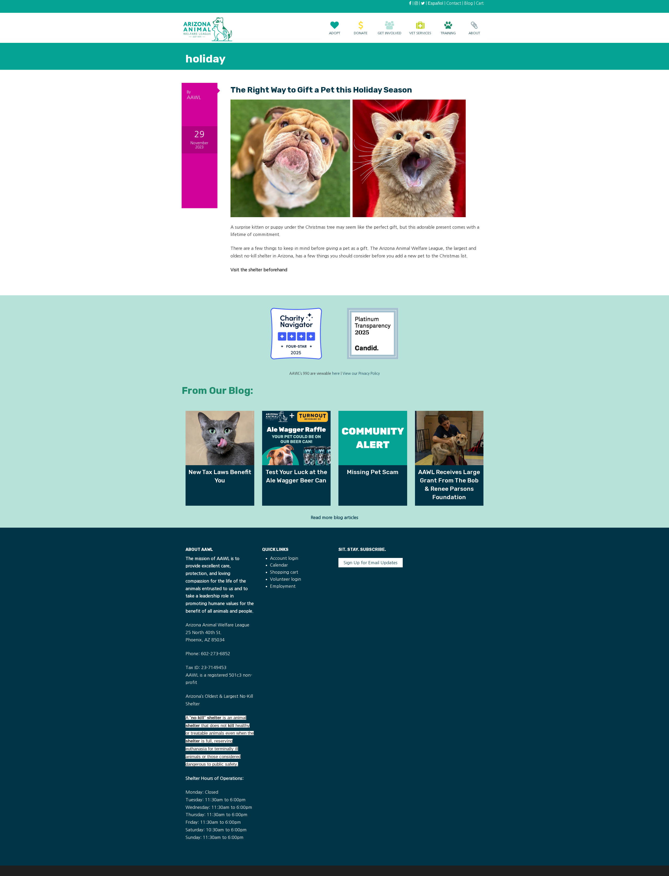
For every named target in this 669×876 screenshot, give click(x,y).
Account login (284, 558)
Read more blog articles (334, 517)
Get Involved (389, 33)
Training (448, 33)
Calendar (279, 565)
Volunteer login (285, 579)
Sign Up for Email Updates (370, 563)
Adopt (334, 33)
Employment (283, 586)
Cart (479, 3)
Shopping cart (284, 572)
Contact (453, 3)
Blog (468, 3)
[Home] (208, 29)
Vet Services (420, 33)
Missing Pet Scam (373, 472)
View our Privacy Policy (361, 373)
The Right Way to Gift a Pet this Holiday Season (321, 90)
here (336, 373)
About (474, 33)
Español (435, 3)
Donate (360, 33)
